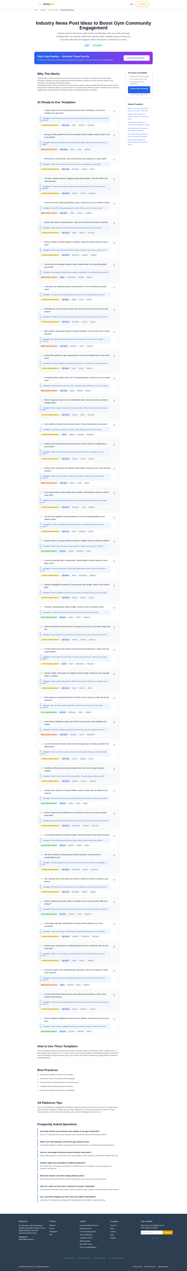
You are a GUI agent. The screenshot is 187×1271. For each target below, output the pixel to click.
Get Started (142, 4)
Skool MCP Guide (86, 1244)
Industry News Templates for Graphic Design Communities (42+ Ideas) (138, 116)
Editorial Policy (163, 1266)
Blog (112, 1235)
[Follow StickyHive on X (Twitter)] (156, 1238)
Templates (43, 10)
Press (112, 1228)
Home (36, 10)
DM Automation (85, 1241)
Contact (113, 1238)
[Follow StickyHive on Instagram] (152, 1238)
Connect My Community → (136, 58)
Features (52, 1225)
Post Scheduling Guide (88, 1231)
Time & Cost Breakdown (88, 1247)
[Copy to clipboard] (114, 111)
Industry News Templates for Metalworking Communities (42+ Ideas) (138, 142)
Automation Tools (86, 1238)
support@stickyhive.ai (26, 1239)
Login (131, 4)
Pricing (51, 1228)
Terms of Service (150, 1266)
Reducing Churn (85, 1228)
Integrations (53, 1231)
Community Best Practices (89, 1225)
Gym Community (53, 10)
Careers (113, 1231)
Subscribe (167, 1232)
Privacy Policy (137, 1266)
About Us (113, 1225)
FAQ (50, 1235)
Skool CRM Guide (86, 1235)
